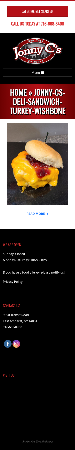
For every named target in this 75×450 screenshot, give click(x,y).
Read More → (37, 214)
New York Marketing (42, 441)
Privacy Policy (12, 282)
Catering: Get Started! (37, 11)
